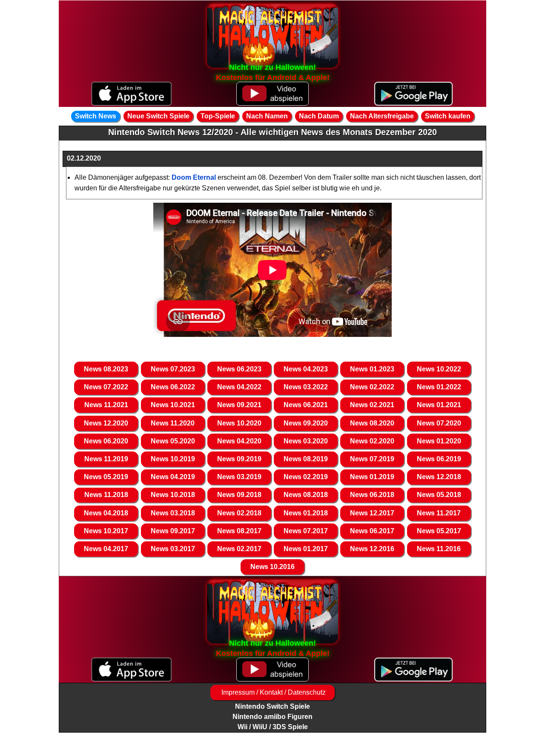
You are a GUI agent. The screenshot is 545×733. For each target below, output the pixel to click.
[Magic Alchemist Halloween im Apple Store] (131, 93)
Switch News (95, 116)
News (106, 369)
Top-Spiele (218, 116)
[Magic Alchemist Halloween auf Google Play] (413, 93)
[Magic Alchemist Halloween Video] (272, 93)
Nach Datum (319, 116)
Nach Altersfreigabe (382, 116)
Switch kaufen (447, 116)
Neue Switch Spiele (158, 116)
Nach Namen (267, 116)
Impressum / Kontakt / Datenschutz (273, 692)
